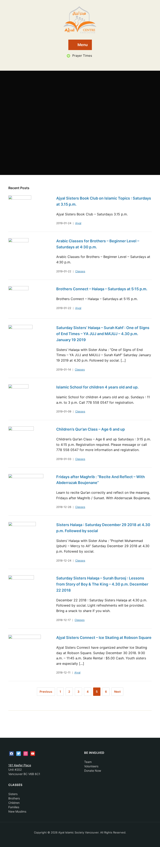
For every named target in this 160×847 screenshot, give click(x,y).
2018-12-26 (63, 507)
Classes (80, 271)
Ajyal (78, 223)
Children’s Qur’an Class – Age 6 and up (90, 429)
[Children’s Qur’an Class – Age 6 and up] (21, 439)
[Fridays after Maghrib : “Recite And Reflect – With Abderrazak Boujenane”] (25, 486)
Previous (46, 691)
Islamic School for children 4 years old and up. (97, 387)
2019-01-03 (63, 459)
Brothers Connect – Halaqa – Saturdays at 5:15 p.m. (101, 289)
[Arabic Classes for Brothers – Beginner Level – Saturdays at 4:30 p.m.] (18, 251)
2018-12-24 (63, 560)
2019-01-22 (63, 271)
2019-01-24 (63, 223)
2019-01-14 (63, 369)
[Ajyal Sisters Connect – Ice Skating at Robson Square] (24, 647)
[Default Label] (32, 753)
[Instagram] (25, 753)
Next (117, 691)
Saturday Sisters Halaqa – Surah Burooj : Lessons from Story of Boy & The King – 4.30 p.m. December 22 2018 (102, 584)
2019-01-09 (63, 411)
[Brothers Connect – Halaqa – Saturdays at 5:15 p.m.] (18, 299)
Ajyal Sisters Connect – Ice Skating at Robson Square (103, 637)
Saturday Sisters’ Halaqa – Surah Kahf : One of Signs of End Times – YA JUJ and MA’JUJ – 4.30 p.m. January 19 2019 (102, 333)
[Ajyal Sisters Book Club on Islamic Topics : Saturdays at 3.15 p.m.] (19, 208)
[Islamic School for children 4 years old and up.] (18, 397)
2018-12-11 (63, 672)
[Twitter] (18, 753)
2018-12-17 (63, 620)
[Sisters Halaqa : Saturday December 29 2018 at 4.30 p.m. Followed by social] (22, 534)
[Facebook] (11, 753)
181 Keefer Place (19, 765)
